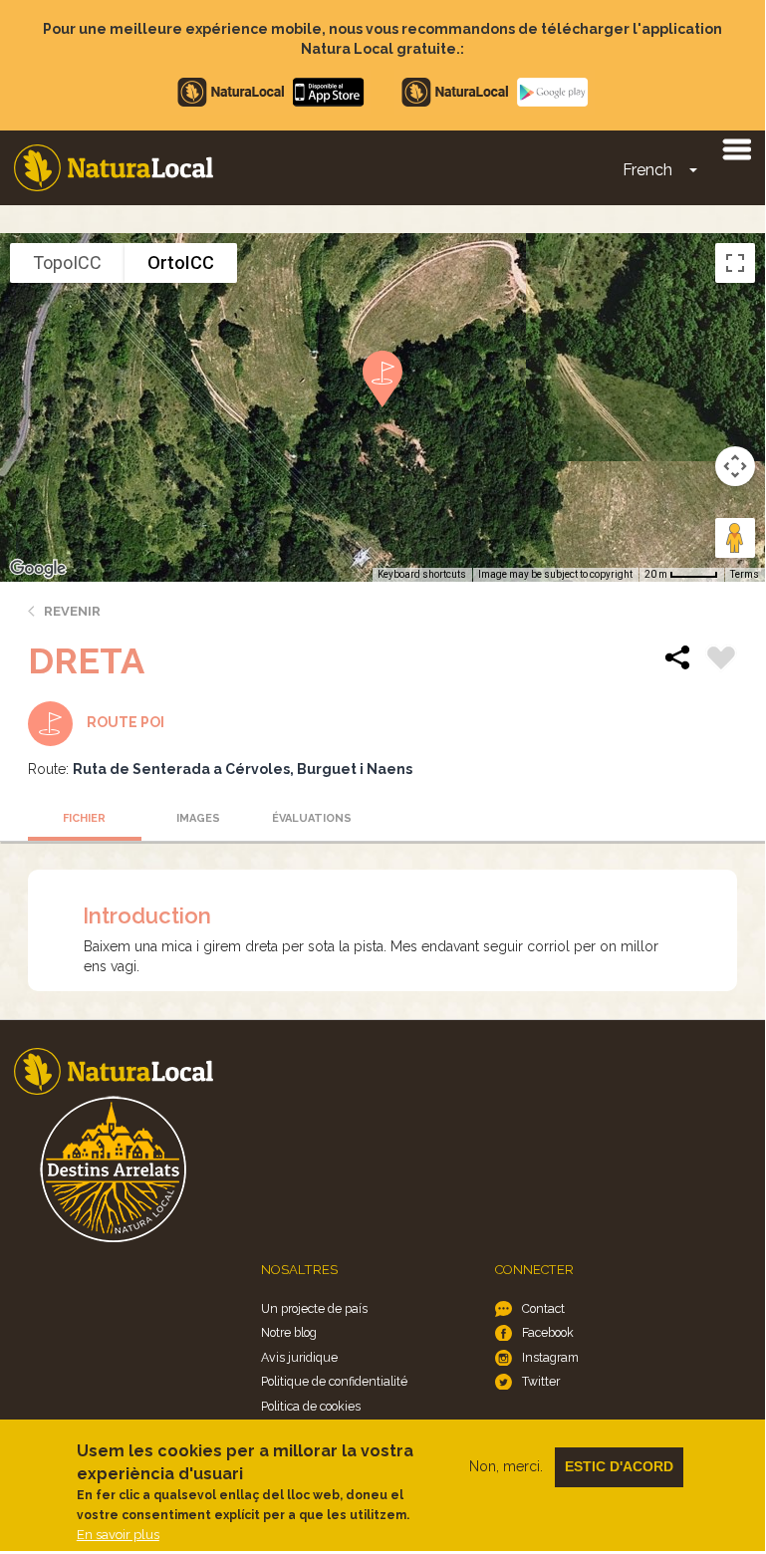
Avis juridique (299, 1357)
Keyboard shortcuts (422, 574)
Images (198, 818)
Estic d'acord (619, 1466)
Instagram (550, 1357)
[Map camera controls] (735, 466)
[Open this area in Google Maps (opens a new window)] (38, 569)
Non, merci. (506, 1466)
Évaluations (312, 818)
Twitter (541, 1381)
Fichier (84, 818)
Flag (721, 660)
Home (113, 167)
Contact (543, 1308)
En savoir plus (118, 1534)
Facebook (548, 1332)
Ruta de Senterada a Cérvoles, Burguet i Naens (242, 769)
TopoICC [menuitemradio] (67, 262)
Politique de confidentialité (334, 1381)
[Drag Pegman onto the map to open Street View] (735, 538)
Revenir (72, 611)
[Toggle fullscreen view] (735, 263)
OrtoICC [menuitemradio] (180, 262)
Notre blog (289, 1332)
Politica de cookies (311, 1406)
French (647, 169)
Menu (736, 148)
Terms (744, 574)
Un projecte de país (314, 1308)
